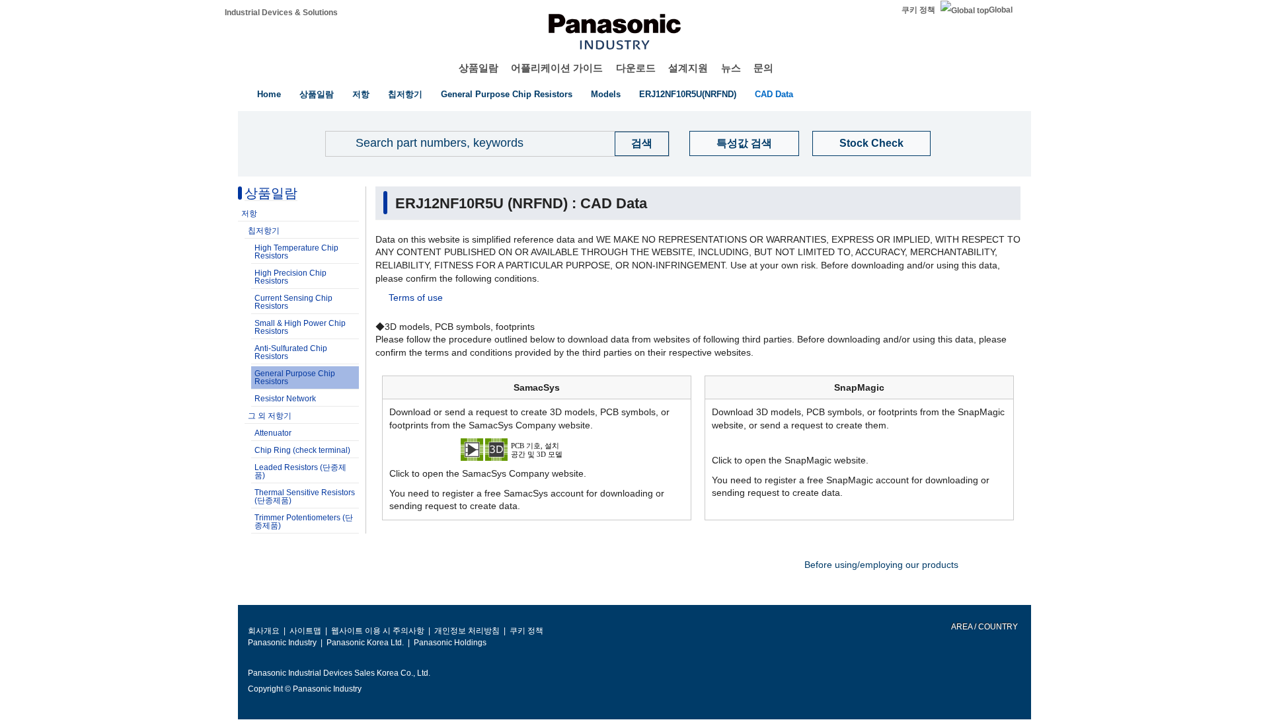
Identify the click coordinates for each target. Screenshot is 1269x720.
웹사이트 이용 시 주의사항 (377, 630)
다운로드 (636, 67)
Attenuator (272, 433)
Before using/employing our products (881, 564)
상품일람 (478, 67)
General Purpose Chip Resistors (506, 94)
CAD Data (774, 94)
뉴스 (731, 67)
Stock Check (871, 143)
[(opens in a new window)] (537, 449)
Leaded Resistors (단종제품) (300, 471)
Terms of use (416, 297)
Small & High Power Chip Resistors (300, 327)
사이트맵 (305, 630)
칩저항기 (405, 94)
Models (606, 94)
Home (269, 94)
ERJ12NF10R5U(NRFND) (687, 94)
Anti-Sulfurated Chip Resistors (290, 352)
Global (1001, 10)
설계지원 (688, 67)
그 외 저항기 (269, 415)
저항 (360, 94)
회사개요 (264, 630)
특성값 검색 (744, 143)
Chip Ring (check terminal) (302, 450)
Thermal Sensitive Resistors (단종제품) (304, 496)
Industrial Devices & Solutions (281, 12)
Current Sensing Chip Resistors (293, 302)
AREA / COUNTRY (984, 626)
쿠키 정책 (918, 10)
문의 (763, 67)
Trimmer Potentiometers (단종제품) (303, 521)
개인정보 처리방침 (467, 630)
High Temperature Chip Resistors (296, 251)
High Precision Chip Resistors (290, 277)
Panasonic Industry (282, 642)
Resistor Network (285, 398)
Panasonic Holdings (450, 642)
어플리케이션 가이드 (557, 67)
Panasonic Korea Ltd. (365, 642)
